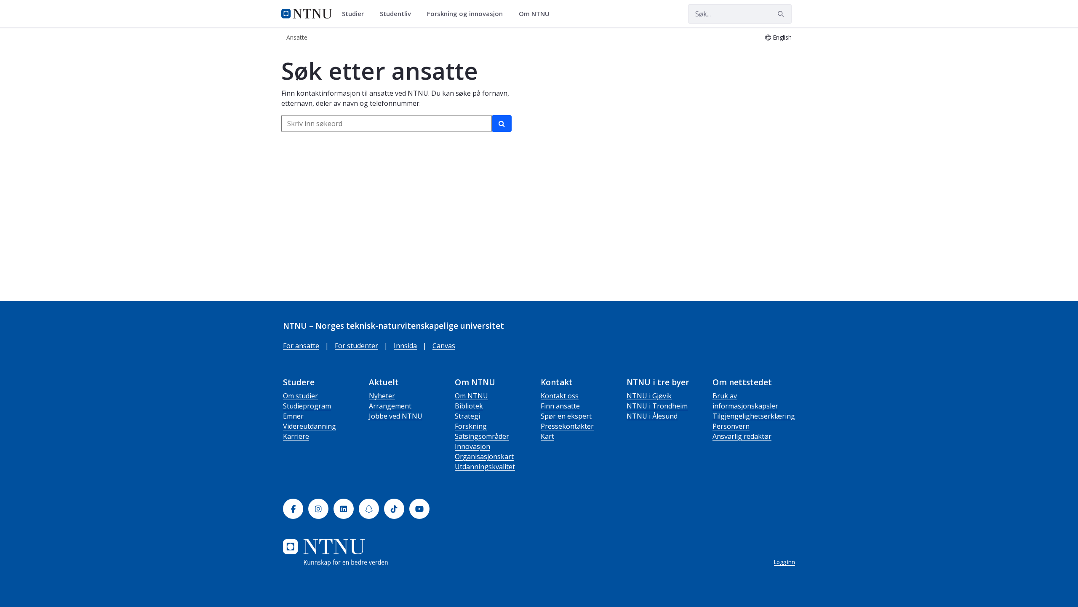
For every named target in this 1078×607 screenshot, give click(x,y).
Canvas (443, 345)
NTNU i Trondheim (657, 406)
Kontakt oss (560, 395)
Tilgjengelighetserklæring (753, 416)
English (782, 37)
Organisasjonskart (484, 456)
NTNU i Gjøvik (649, 395)
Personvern (731, 426)
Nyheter (382, 395)
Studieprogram (307, 406)
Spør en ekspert (566, 416)
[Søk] (502, 123)
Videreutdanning (309, 426)
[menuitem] (356, 14)
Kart (547, 436)
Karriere (296, 436)
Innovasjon (472, 446)
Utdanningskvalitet (485, 466)
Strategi (467, 416)
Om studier (300, 395)
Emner (293, 416)
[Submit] (782, 14)
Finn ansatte (560, 406)
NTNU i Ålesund (652, 416)
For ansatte (301, 345)
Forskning (471, 426)
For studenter (356, 345)
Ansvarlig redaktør (741, 436)
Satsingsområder (482, 436)
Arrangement (390, 406)
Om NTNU (471, 395)
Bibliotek (469, 406)
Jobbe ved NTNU (395, 416)
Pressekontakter (567, 426)
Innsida (405, 345)
